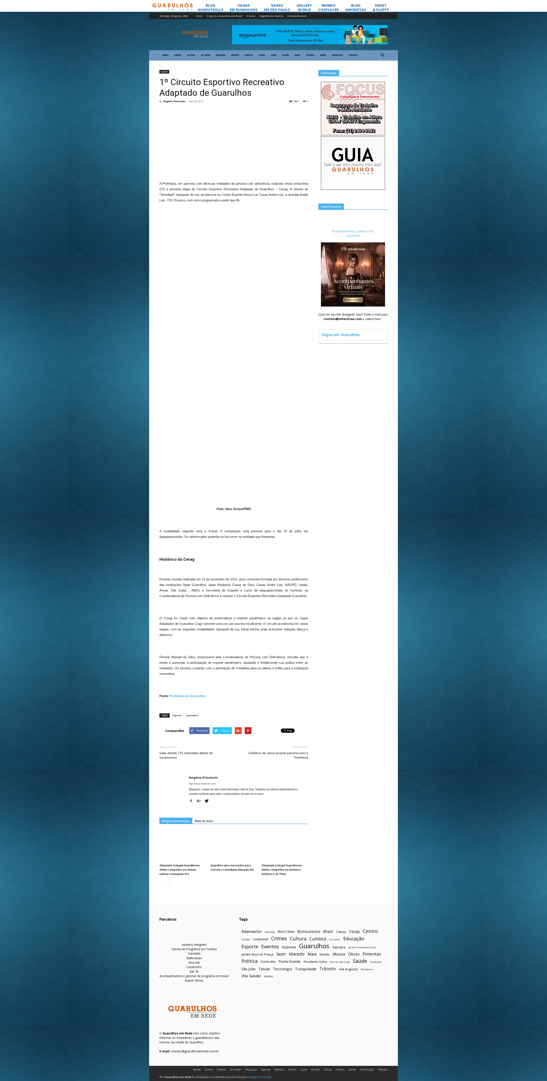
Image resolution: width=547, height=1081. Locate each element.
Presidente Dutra (315, 962)
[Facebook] (192, 801)
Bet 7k (194, 971)
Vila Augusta (348, 969)
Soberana (375, 961)
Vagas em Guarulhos (341, 334)
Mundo (285, 55)
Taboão (264, 969)
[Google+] (200, 801)
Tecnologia (337, 55)
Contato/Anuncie (296, 16)
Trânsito (353, 55)
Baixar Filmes (194, 980)
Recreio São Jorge (340, 961)
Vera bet (194, 962)
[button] (382, 55)
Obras (297, 55)
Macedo (296, 954)
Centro (370, 931)
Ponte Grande (289, 961)
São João (248, 969)
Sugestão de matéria (271, 16)
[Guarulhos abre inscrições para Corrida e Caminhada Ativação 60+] (233, 846)
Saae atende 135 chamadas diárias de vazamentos (186, 755)
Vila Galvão (251, 976)
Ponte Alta (268, 961)
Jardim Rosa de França (257, 954)
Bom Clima (286, 931)
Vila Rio (268, 976)
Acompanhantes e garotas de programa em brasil (194, 976)
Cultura (191, 55)
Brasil (165, 55)
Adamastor (251, 931)
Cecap (354, 931)
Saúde (323, 55)
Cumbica (317, 939)
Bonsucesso (308, 931)
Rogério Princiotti (174, 101)
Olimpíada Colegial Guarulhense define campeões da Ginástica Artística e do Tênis (282, 870)
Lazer (273, 55)
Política (310, 55)
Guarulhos (192, 715)
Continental (260, 939)
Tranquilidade (305, 969)
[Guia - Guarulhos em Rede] (353, 189)
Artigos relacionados (176, 821)
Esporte (235, 55)
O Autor (251, 16)
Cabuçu (341, 932)
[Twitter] (208, 801)
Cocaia (245, 939)
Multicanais (194, 958)
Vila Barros (367, 969)
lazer (281, 954)
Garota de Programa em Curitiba (194, 949)
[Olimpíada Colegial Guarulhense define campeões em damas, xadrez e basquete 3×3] (182, 846)
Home (199, 16)
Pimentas (372, 954)
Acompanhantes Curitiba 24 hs (353, 231)
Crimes (178, 55)
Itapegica (339, 947)
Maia (311, 954)
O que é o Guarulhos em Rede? (225, 16)
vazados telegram (194, 944)
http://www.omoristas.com (202, 783)
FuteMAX (194, 953)
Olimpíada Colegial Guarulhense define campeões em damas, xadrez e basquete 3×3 (179, 870)
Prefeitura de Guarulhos (188, 696)
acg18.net (353, 236)
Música (339, 954)
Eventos (249, 55)
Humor (262, 55)
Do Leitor (205, 55)
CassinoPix (194, 967)
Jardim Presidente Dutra (362, 947)
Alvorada (270, 932)
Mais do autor (204, 821)
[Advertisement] (233, 138)
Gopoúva (289, 947)
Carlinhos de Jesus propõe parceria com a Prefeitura (278, 755)
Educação (220, 55)
